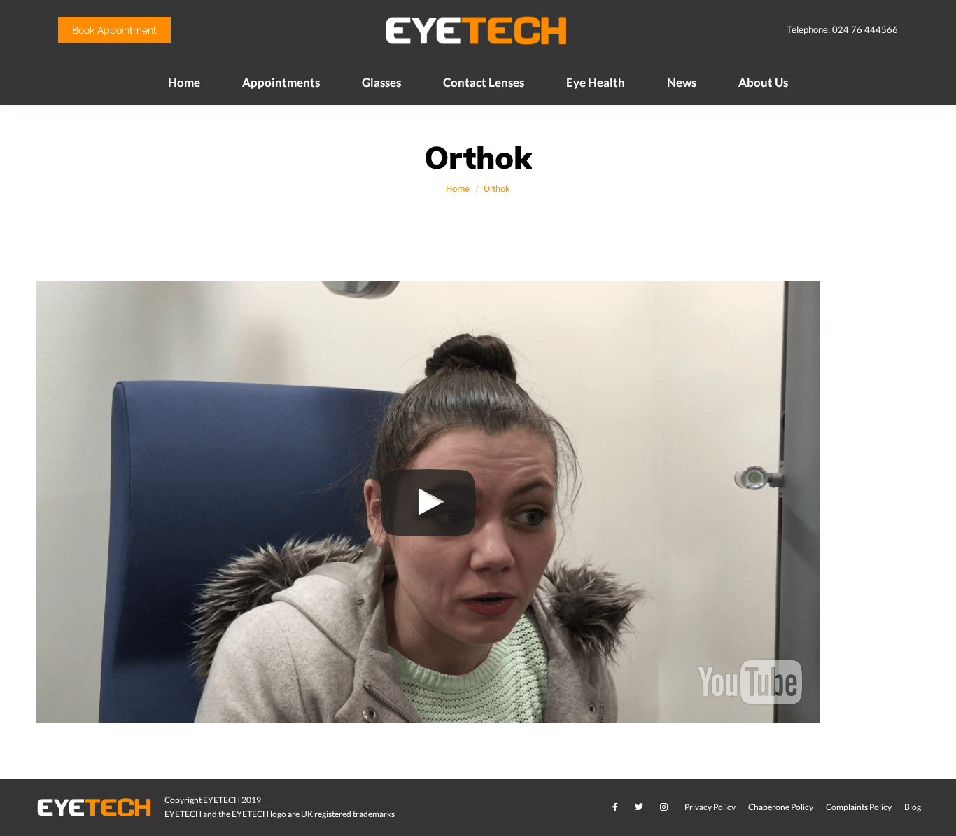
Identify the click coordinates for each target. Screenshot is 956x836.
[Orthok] (478, 501)
